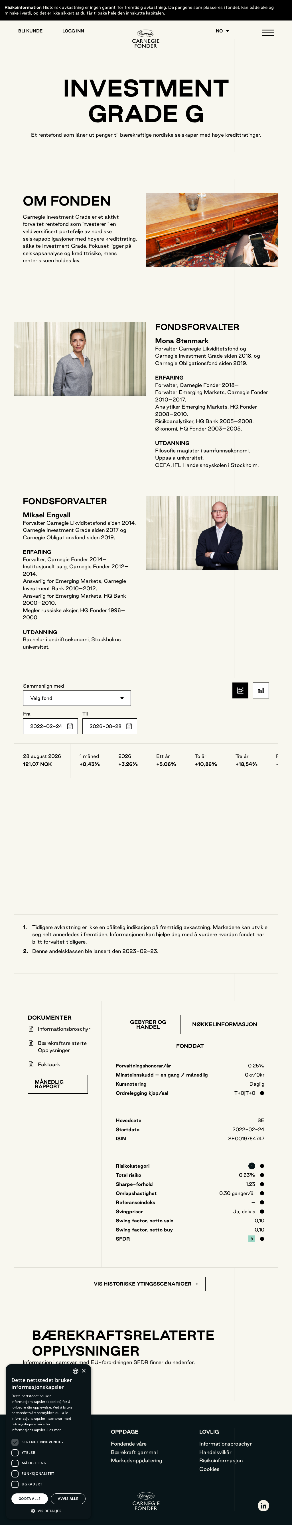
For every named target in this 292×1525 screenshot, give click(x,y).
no (219, 31)
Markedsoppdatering (136, 1460)
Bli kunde (30, 31)
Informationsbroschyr (64, 1029)
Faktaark (49, 1064)
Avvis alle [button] (68, 1498)
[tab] (148, 1024)
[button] (268, 34)
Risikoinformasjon (221, 1460)
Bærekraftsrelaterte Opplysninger (62, 1046)
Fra (27, 713)
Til (85, 713)
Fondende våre (129, 1443)
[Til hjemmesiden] (145, 39)
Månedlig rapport (49, 1084)
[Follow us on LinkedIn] (263, 1505)
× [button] (83, 1371)
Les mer (54, 1429)
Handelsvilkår (215, 1452)
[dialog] (48, 1441)
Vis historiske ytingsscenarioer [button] (143, 1283)
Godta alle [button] (30, 1498)
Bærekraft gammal (134, 1452)
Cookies (209, 1469)
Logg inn (73, 31)
